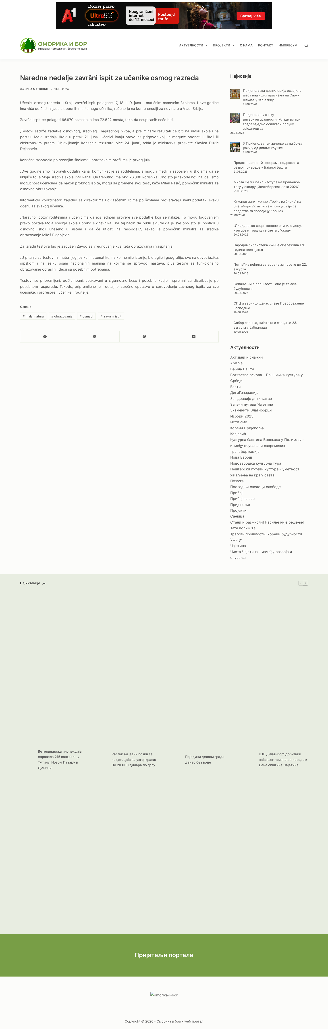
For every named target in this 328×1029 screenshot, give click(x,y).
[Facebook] (45, 336)
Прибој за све (242, 498)
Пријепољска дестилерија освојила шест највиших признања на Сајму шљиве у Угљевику (272, 95)
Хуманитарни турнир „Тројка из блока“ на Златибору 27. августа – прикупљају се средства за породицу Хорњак (267, 206)
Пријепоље (240, 504)
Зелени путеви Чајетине (251, 404)
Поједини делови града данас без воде (204, 759)
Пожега (237, 481)
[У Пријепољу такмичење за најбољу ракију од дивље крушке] (235, 147)
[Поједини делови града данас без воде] (174, 759)
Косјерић (238, 434)
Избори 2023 (241, 416)
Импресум (288, 45)
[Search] (306, 45)
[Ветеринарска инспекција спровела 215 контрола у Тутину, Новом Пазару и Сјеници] (26, 759)
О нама (246, 45)
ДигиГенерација (244, 392)
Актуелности (191, 45)
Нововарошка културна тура (255, 463)
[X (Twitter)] (94, 336)
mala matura (33, 316)
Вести (235, 386)
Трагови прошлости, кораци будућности (266, 534)
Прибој (236, 492)
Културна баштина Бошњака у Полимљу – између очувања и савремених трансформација (267, 445)
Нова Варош (241, 457)
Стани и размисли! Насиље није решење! (267, 522)
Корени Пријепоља (247, 428)
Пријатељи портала (164, 955)
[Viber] (144, 336)
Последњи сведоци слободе (255, 486)
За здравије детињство (251, 398)
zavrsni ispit (111, 316)
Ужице (236, 540)
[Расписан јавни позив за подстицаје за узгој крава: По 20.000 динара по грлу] (100, 759)
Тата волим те (242, 528)
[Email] (194, 336)
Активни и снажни (246, 357)
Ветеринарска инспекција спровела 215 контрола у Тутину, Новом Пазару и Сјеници (60, 759)
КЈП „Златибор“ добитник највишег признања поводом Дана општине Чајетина (283, 759)
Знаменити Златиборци (251, 410)
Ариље (236, 363)
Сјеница (237, 516)
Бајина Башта (242, 369)
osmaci (86, 316)
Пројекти (221, 45)
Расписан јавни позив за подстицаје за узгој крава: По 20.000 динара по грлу (134, 759)
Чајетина (238, 545)
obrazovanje (61, 316)
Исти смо (238, 422)
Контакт (265, 45)
